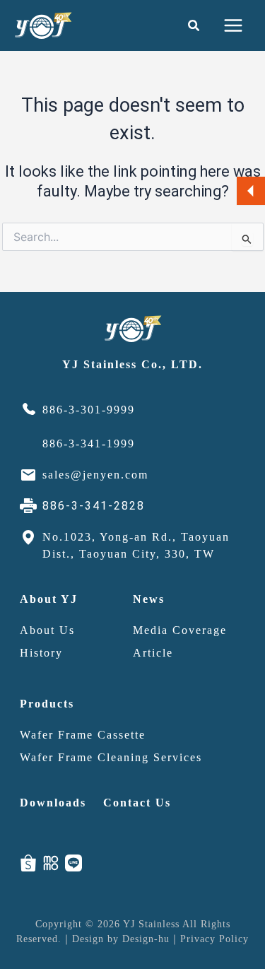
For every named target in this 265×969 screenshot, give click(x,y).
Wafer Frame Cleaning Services (111, 757)
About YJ (49, 599)
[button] (194, 26)
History (41, 653)
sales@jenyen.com (95, 475)
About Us (47, 630)
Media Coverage (180, 630)
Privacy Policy (214, 939)
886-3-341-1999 (88, 443)
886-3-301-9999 (88, 410)
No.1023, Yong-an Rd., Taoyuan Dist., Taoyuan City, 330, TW (136, 545)
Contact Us (137, 803)
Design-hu (146, 939)
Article (153, 653)
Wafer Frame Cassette (83, 735)
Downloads (53, 803)
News (149, 599)
